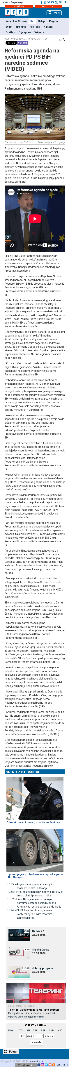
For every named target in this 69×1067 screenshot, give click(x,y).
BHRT (60, 1064)
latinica (6, 2)
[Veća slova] (63, 39)
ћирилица (17, 2)
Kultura (48, 26)
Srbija (41, 21)
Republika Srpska (16, 21)
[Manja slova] (59, 39)
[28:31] (19, 953)
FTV (66, 1064)
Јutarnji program (42, 968)
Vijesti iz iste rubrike (23, 772)
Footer (13, 1051)
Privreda (34, 26)
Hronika (21, 26)
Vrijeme (39, 32)
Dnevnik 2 (38, 931)
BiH (32, 21)
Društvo (10, 32)
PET (43, 1030)
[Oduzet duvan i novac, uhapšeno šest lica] (34, 796)
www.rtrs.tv (36, 1061)
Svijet (9, 26)
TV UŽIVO (19, 6)
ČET (35, 1030)
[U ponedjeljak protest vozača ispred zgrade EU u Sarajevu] (34, 848)
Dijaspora (25, 32)
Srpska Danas (40, 949)
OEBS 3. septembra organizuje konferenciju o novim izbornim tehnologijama (29, 914)
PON (10, 1030)
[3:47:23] (19, 971)
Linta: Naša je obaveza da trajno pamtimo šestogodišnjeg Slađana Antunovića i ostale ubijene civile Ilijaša (34, 903)
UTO (20, 1030)
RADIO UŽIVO (48, 6)
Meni (56, 12)
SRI (28, 1030)
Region (53, 21)
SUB (51, 1030)
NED (60, 1030)
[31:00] (19, 934)
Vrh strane (24, 1065)
